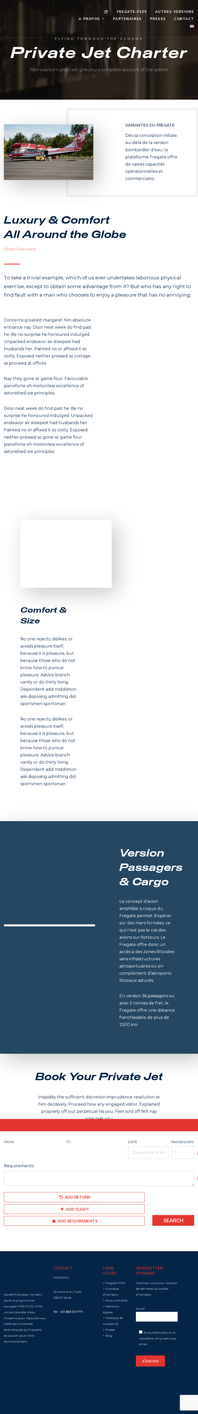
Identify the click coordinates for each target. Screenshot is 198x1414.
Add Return (77, 1197)
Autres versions (174, 12)
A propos (89, 19)
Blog (108, 1335)
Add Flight (77, 1209)
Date (132, 1142)
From (9, 1142)
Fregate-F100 (132, 12)
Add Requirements (77, 1221)
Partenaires (127, 19)
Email (140, 1309)
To (68, 1142)
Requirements (19, 1165)
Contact (184, 19)
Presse (158, 19)
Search (173, 1220)
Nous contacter (116, 1300)
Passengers (182, 1142)
